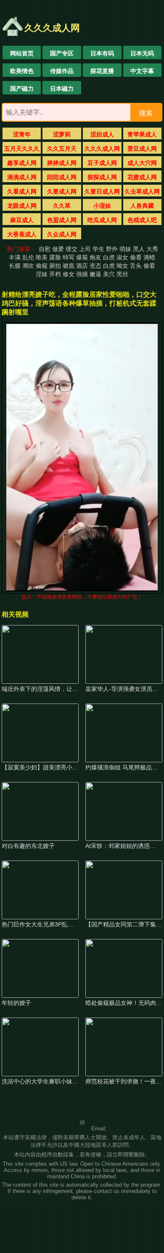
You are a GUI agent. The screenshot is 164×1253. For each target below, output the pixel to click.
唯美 (42, 257)
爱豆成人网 (142, 148)
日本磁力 (62, 88)
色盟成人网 (62, 220)
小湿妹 (102, 205)
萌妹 (125, 249)
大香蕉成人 (22, 234)
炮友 (95, 257)
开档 (55, 274)
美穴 (109, 274)
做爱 (58, 249)
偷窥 (42, 265)
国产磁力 (22, 88)
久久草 (62, 205)
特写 (68, 257)
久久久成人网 (102, 148)
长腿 (15, 265)
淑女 (122, 257)
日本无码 (142, 53)
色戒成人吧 (142, 220)
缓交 (71, 249)
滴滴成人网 (22, 177)
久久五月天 (62, 148)
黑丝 (122, 274)
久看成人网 (22, 191)
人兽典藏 (142, 205)
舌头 (136, 265)
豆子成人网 (102, 163)
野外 (112, 249)
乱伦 (28, 257)
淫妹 (42, 274)
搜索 (146, 113)
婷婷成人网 (62, 163)
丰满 (15, 257)
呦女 (122, 265)
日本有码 (102, 53)
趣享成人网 (22, 163)
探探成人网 (102, 177)
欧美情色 (22, 71)
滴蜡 (149, 257)
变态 (95, 265)
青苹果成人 (142, 134)
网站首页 (22, 53)
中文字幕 (142, 71)
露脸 (55, 257)
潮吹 (28, 265)
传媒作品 (62, 71)
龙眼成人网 (22, 205)
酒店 (82, 265)
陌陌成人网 (62, 177)
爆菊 (82, 257)
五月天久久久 (22, 148)
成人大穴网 (142, 163)
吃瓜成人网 (102, 220)
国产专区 (62, 53)
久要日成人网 (102, 191)
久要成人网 (62, 191)
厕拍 (55, 265)
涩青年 (22, 134)
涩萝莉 (62, 134)
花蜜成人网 (142, 177)
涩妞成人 (102, 134)
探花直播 (102, 71)
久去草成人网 (142, 191)
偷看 (136, 257)
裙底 (68, 265)
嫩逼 (95, 274)
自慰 (44, 249)
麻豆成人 (22, 220)
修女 (68, 274)
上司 (85, 249)
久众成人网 (62, 234)
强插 (82, 274)
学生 (98, 249)
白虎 (109, 257)
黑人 (139, 249)
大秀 (152, 249)
